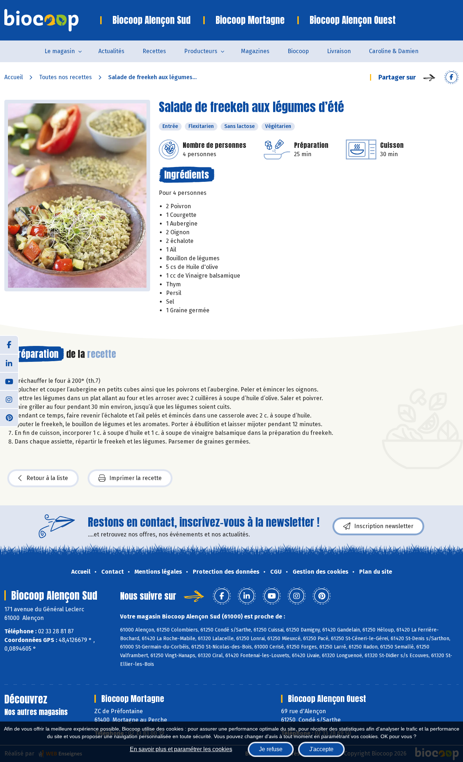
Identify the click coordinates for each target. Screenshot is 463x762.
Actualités (111, 51)
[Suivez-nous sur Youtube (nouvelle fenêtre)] (9, 381)
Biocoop (298, 51)
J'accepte (321, 749)
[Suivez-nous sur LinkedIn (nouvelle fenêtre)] (9, 363)
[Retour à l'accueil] (52, 20)
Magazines (255, 51)
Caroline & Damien (394, 51)
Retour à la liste (47, 478)
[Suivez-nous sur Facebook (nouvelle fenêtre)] (9, 345)
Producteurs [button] (200, 51)
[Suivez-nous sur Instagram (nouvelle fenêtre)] (9, 399)
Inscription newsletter (383, 526)
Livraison (339, 51)
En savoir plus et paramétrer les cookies (181, 749)
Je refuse (271, 749)
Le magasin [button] (59, 51)
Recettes (154, 51)
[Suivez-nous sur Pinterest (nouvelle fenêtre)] (9, 417)
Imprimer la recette (135, 478)
